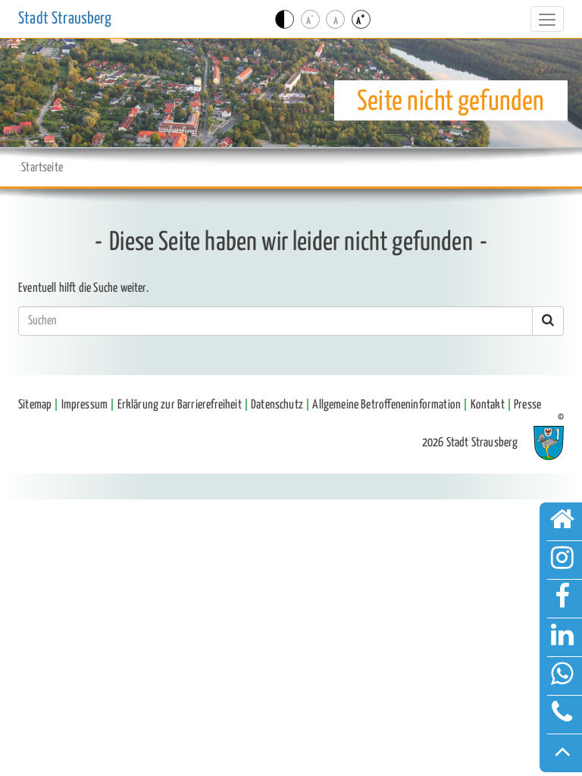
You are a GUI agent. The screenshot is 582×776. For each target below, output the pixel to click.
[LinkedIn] (562, 637)
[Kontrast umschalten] (284, 19)
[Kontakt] (562, 714)
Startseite (42, 167)
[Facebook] (562, 599)
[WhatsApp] (562, 676)
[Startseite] (562, 521)
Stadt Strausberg (64, 19)
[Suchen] (548, 321)
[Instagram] (562, 560)
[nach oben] (562, 753)
